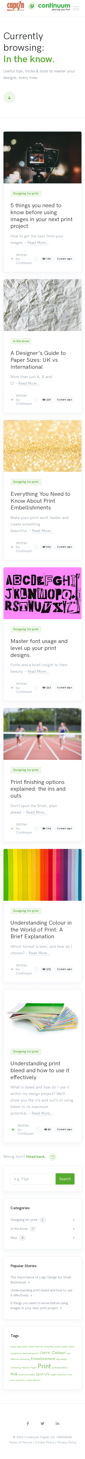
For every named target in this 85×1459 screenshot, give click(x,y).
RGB (13, 1374)
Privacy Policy (66, 1442)
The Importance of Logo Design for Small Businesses (40, 1279)
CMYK (45, 1353)
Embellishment (43, 1358)
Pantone (26, 1367)
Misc (16, 1238)
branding (48, 1346)
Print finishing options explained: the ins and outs (38, 788)
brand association (19, 1346)
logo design (61, 1359)
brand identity (36, 1346)
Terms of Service (20, 1442)
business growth (31, 1353)
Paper (34, 1367)
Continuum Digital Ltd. (40, 1437)
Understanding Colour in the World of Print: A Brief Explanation (41, 929)
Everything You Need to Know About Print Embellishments (40, 500)
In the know (21, 341)
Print (44, 1366)
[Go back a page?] (52, 1157)
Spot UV (42, 1374)
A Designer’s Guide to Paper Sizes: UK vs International (38, 359)
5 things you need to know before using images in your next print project (41, 215)
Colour (58, 1352)
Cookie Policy (44, 1442)
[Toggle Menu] (76, 8)
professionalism (59, 1367)
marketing (15, 1367)
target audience (58, 1374)
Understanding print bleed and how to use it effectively (39, 1070)
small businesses (27, 1374)
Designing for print (26, 193)
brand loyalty (60, 1346)
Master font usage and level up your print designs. (39, 648)
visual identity (33, 1380)
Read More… (38, 242)
